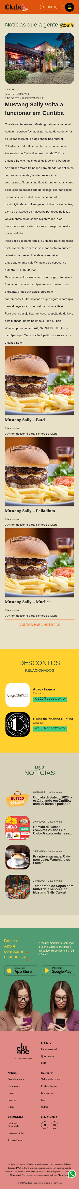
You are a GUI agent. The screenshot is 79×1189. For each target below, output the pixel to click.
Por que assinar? (50, 1043)
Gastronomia (15, 1081)
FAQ (43, 1057)
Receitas (12, 1095)
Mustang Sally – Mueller (28, 595)
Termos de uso (16, 1136)
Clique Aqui (27, 1171)
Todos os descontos (52, 1074)
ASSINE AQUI (51, 7)
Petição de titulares (18, 1129)
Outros (11, 1102)
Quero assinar (49, 1050)
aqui (19, 328)
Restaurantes (13, 421)
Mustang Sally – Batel (26, 412)
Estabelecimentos (18, 1074)
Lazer (11, 1088)
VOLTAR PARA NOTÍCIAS (39, 618)
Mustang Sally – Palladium (31, 503)
